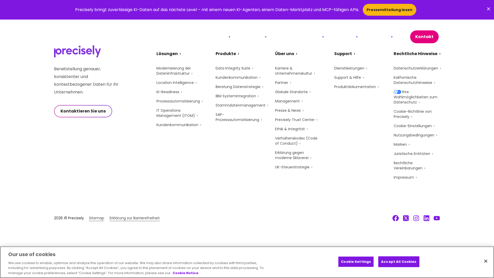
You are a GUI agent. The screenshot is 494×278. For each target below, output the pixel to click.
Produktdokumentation (355, 86)
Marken (400, 144)
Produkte (252, 37)
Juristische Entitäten (412, 153)
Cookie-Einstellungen (413, 125)
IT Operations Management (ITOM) (175, 113)
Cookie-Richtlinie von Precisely (413, 114)
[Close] (485, 261)
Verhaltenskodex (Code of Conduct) (296, 141)
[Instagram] (416, 218)
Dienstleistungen (349, 68)
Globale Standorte (291, 91)
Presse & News (288, 110)
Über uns (378, 37)
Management (287, 101)
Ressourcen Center (298, 37)
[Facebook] (395, 218)
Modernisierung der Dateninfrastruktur (173, 71)
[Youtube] (437, 218)
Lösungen (215, 37)
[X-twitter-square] (406, 218)
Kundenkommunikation (177, 124)
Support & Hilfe (347, 77)
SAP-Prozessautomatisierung (237, 117)
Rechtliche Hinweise (415, 54)
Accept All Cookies (398, 261)
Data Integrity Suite (233, 68)
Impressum (404, 177)
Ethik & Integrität (290, 129)
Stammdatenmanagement (241, 105)
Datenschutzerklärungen (416, 68)
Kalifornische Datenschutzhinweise (413, 80)
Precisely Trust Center (295, 119)
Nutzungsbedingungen (414, 135)
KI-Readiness (167, 91)
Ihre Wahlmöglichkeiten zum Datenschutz (415, 97)
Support (344, 37)
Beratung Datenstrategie (238, 86)
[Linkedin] (426, 218)
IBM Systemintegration (236, 96)
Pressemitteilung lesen (389, 9)
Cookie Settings (356, 261)
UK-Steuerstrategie (292, 167)
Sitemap (96, 218)
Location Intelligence (175, 82)
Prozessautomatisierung (178, 101)
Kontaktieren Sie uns (83, 111)
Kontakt (424, 37)
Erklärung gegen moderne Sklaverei (291, 155)
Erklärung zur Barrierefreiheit (135, 218)
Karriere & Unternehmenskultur (293, 71)
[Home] (77, 37)
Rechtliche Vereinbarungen (408, 165)
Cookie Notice (185, 272)
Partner (281, 82)
